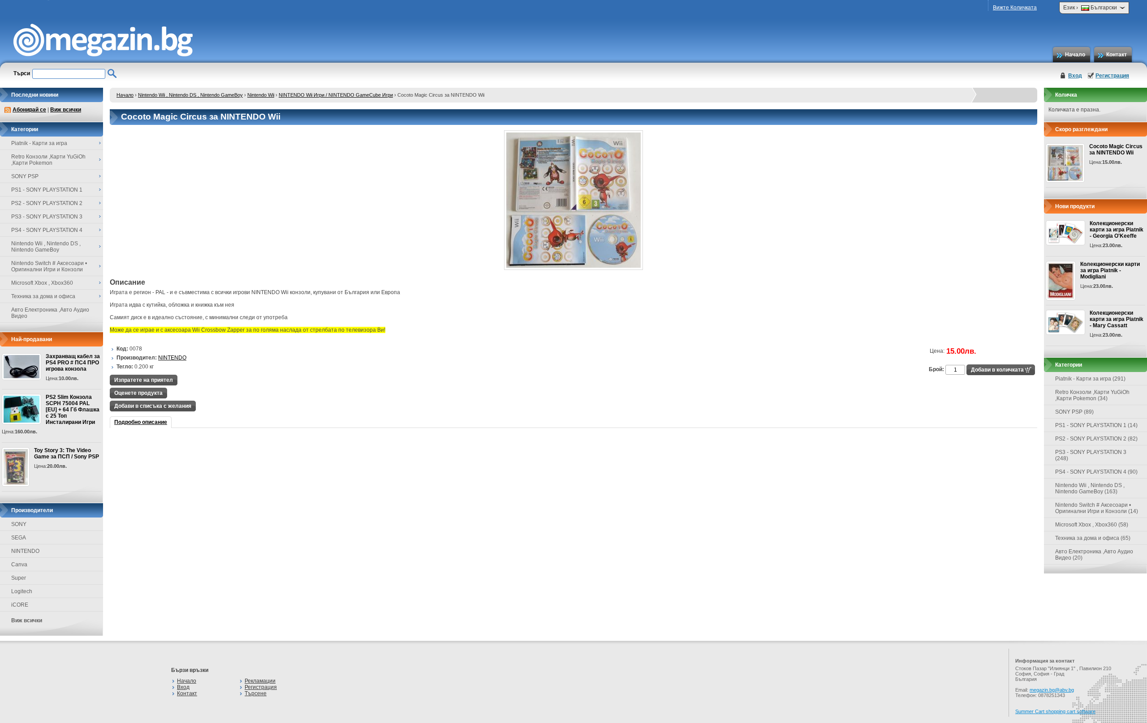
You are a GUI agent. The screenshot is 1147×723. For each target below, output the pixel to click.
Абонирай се (29, 110)
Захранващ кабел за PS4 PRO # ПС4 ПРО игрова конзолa (73, 362)
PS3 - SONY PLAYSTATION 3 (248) (1090, 455)
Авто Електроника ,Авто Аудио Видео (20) (1094, 554)
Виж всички (65, 110)
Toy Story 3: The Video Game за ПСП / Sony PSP (66, 453)
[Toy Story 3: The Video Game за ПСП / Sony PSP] (16, 467)
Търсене (256, 693)
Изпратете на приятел (143, 380)
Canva (19, 564)
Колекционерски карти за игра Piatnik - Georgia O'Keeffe (1116, 229)
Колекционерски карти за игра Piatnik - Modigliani (1110, 270)
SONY (18, 524)
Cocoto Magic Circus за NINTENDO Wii (1116, 149)
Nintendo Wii (260, 95)
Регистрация (1112, 76)
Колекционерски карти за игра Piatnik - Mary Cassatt (1116, 319)
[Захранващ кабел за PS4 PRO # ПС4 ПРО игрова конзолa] (21, 366)
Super (18, 578)
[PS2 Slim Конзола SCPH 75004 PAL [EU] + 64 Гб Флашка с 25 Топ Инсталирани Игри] (21, 409)
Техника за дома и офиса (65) (1092, 538)
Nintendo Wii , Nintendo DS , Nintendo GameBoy (190, 95)
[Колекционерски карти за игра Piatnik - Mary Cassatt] (1065, 322)
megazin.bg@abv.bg (1052, 690)
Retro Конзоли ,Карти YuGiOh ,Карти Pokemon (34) (1092, 395)
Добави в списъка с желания (152, 406)
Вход (1075, 76)
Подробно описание (140, 422)
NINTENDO (25, 551)
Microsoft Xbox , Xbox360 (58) (1091, 525)
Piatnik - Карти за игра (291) (1090, 379)
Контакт (1116, 54)
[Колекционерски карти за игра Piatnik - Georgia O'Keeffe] (1065, 232)
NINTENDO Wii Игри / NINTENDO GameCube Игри (336, 95)
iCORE (19, 605)
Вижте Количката (1015, 7)
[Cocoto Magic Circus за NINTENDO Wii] (573, 268)
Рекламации (260, 681)
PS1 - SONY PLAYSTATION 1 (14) (1096, 425)
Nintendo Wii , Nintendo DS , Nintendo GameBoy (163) (1090, 488)
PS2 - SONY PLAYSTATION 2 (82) (1096, 439)
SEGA (18, 538)
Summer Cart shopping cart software (1055, 711)
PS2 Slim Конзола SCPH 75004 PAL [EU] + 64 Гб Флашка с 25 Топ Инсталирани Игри (72, 409)
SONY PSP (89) (1074, 412)
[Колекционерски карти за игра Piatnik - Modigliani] (1061, 280)
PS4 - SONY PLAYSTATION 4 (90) (1096, 472)
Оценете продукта (138, 393)
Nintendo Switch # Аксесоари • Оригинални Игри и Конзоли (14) (1096, 508)
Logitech (21, 591)
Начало (1075, 54)
